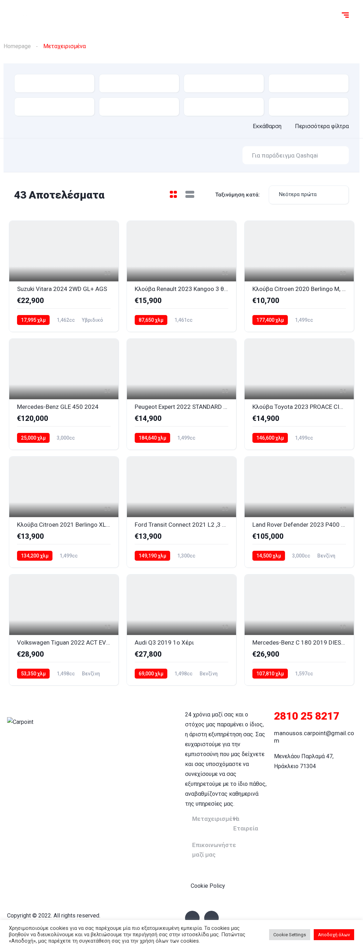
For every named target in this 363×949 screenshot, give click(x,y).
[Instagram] (211, 918)
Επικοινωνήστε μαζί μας (214, 849)
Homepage (17, 46)
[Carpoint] (23, 16)
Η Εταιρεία (245, 823)
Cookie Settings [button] (289, 934)
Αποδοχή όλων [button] (334, 934)
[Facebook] (192, 918)
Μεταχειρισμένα (215, 818)
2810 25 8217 (306, 716)
